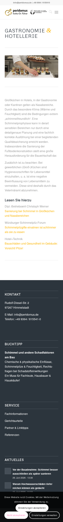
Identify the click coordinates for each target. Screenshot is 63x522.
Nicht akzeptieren (16, 515)
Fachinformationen (16, 414)
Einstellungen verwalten (44, 515)
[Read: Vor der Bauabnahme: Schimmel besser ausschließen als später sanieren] (8, 471)
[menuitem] (48, 12)
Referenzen (12, 435)
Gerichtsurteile (14, 421)
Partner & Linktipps (16, 428)
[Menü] (56, 12)
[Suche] (48, 12)
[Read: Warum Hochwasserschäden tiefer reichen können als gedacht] (8, 485)
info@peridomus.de (22, 2)
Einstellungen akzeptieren (32, 507)
